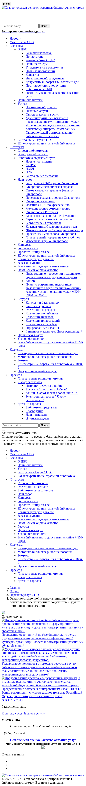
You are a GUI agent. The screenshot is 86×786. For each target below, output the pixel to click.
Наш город (25, 494)
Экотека (23, 555)
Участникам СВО (22, 454)
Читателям (17, 479)
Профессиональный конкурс (37, 566)
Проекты (16, 570)
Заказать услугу (12, 699)
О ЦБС (22, 461)
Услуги (22, 468)
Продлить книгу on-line (34, 505)
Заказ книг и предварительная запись (43, 519)
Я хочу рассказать (30, 577)
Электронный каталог (33, 486)
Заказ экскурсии (29, 515)
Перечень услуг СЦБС (25, 595)
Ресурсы (23, 526)
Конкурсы (24, 497)
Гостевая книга (28, 501)
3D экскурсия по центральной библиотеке (46, 508)
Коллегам (16, 544)
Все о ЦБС (17, 458)
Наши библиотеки (30, 465)
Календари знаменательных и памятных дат (48, 548)
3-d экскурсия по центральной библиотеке (47, 476)
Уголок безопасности (32, 533)
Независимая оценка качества (38, 523)
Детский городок (29, 580)
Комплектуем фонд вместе (36, 512)
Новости (15, 450)
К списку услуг (12, 713)
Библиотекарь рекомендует (36, 490)
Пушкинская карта (30, 530)
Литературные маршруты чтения (40, 573)
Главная (15, 587)
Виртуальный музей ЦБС (35, 472)
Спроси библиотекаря (33, 483)
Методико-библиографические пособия (45, 552)
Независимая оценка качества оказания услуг (43, 740)
